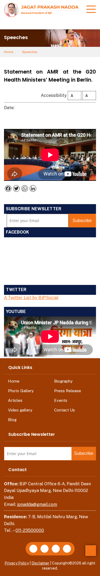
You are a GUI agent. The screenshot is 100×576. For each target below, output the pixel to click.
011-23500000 (29, 530)
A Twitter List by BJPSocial (31, 297)
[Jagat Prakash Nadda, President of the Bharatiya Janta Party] (41, 9)
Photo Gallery (21, 390)
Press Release (67, 390)
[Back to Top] (90, 550)
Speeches (30, 52)
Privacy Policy (17, 563)
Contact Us (64, 410)
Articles (15, 400)
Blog (12, 419)
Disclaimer (40, 563)
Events (60, 400)
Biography (63, 381)
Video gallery (20, 410)
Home (8, 52)
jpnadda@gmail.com (37, 504)
